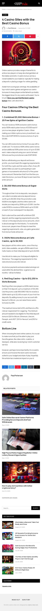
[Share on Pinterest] (30, 36)
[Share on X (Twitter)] (18, 36)
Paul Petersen (12, 28)
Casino (5, 15)
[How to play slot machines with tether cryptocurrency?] (21, 472)
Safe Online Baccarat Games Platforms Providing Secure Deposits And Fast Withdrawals (18, 419)
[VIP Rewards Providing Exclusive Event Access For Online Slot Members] (7, 536)
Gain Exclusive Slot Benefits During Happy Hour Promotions (26, 547)
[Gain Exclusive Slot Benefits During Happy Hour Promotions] (7, 548)
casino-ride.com (33, 605)
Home (3, 9)
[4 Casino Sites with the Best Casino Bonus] (21, 53)
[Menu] (3, 3)
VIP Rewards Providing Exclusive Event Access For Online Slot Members (26, 535)
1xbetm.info (6, 586)
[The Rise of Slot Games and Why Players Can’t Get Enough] (7, 559)
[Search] (39, 3)
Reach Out (16, 600)
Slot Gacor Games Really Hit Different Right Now (25, 569)
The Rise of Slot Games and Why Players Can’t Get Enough (26, 558)
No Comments (8, 31)
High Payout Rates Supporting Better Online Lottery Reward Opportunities (19, 454)
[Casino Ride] (21, 3)
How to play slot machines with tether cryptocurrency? (17, 487)
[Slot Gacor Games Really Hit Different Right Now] (7, 570)
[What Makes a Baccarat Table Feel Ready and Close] (7, 525)
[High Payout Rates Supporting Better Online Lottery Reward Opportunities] (21, 439)
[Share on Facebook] (7, 36)
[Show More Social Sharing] (38, 36)
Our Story (26, 600)
